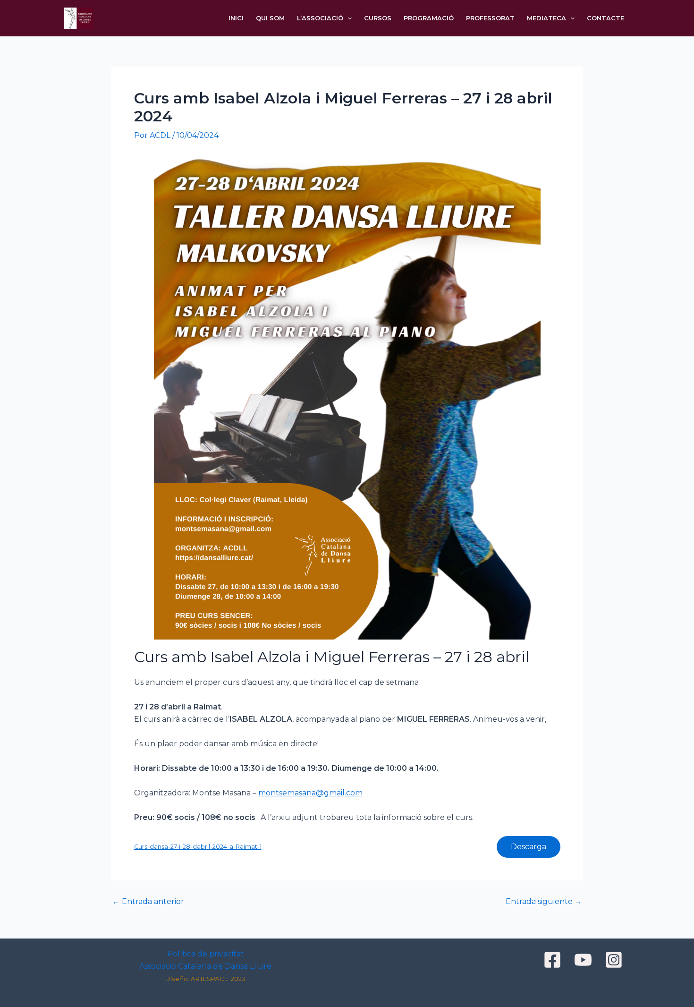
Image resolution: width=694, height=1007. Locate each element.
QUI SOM (270, 18)
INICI (236, 18)
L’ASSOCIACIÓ (320, 18)
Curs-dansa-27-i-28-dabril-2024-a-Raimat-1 (198, 846)
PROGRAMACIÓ (429, 18)
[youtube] (584, 960)
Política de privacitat (205, 953)
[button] (347, 18)
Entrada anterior (148, 901)
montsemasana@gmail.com (310, 792)
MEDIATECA (546, 18)
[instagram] (615, 960)
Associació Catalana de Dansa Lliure (205, 966)
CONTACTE (605, 18)
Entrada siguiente (544, 901)
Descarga (528, 846)
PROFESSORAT (490, 18)
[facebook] (554, 960)
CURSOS (377, 18)
